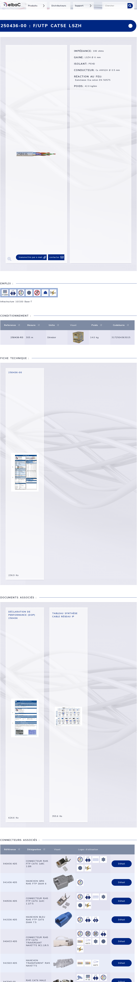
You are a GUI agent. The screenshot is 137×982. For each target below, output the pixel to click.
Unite (52, 325)
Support (79, 5)
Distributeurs (59, 5)
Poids (95, 325)
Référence (10, 849)
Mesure (31, 325)
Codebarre (119, 325)
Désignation (34, 849)
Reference (10, 325)
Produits (32, 5)
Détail (121, 863)
